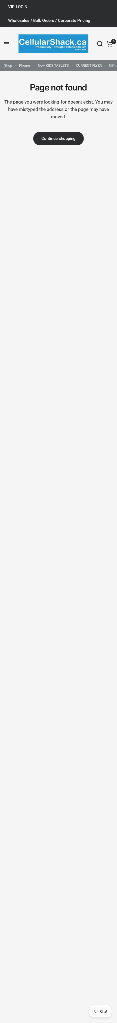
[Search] (99, 43)
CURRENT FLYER (89, 65)
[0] (108, 43)
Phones (25, 65)
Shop (8, 65)
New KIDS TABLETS (53, 65)
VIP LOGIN (17, 6)
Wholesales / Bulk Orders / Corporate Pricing (49, 20)
